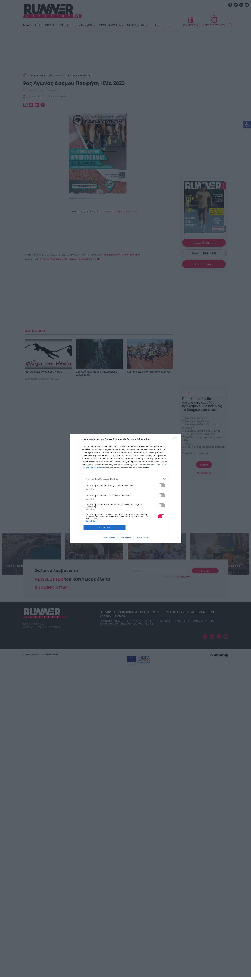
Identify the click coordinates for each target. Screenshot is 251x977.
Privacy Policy (142, 538)
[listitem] (125, 478)
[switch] (161, 485)
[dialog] (125, 488)
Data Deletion (109, 538)
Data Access (125, 538)
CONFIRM (104, 527)
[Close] (176, 439)
